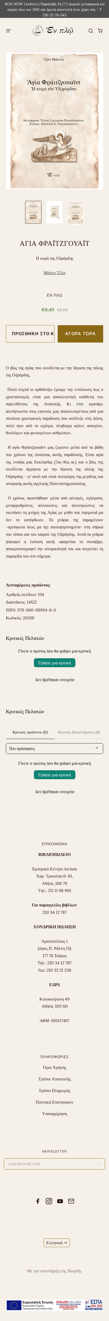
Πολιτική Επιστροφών (54, 1102)
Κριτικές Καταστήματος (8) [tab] (79, 732)
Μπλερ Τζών (55, 272)
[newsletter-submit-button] (99, 1166)
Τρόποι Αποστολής (54, 1079)
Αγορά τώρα (80, 333)
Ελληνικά (54, 1242)
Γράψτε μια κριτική (54, 662)
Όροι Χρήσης (54, 1067)
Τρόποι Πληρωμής (54, 1090)
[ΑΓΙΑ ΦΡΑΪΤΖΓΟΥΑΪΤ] (33, 212)
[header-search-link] (91, 31)
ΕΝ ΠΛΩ (54, 295)
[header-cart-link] (100, 31)
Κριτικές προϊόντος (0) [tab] (30, 732)
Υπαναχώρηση (54, 1113)
